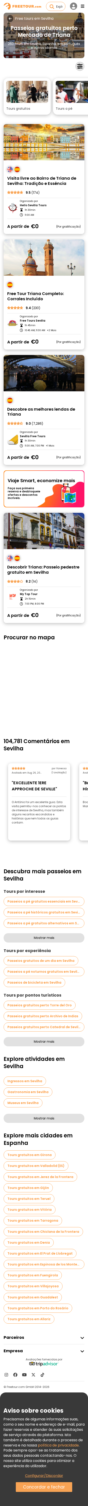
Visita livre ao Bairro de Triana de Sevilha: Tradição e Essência (41, 181)
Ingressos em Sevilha (24, 1081)
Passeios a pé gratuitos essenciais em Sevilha (45, 901)
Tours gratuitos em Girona (29, 1155)
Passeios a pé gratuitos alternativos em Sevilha (45, 923)
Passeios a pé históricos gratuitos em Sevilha (45, 912)
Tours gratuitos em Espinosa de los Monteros (45, 1264)
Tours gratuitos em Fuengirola (32, 1275)
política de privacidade (58, 1445)
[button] (27, 96)
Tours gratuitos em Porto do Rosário (37, 1308)
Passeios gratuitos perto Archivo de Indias (42, 1016)
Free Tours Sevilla (32, 320)
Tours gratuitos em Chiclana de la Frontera (43, 1231)
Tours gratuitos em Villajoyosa (33, 1286)
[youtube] (24, 1374)
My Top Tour (28, 594)
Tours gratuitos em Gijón (28, 1188)
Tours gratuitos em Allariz (29, 1319)
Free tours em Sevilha (34, 18)
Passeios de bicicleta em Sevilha (34, 982)
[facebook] (15, 1374)
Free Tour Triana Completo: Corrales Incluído (35, 296)
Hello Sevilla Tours (33, 205)
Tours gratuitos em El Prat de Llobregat (40, 1253)
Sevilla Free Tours (32, 436)
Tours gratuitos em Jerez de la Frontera (40, 1177)
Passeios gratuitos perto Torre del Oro (39, 1005)
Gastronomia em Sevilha (28, 1092)
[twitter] (33, 1374)
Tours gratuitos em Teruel (29, 1198)
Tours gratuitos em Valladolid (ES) (36, 1166)
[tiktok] (42, 1374)
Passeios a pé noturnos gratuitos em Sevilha (44, 971)
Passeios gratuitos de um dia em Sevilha (40, 960)
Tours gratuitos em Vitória (29, 1209)
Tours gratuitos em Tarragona (32, 1220)
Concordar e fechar (44, 1487)
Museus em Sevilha (23, 1103)
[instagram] (6, 1374)
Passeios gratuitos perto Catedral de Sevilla (44, 1027)
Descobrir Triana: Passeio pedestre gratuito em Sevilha (43, 570)
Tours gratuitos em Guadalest (32, 1297)
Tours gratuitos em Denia (28, 1242)
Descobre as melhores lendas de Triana (41, 412)
